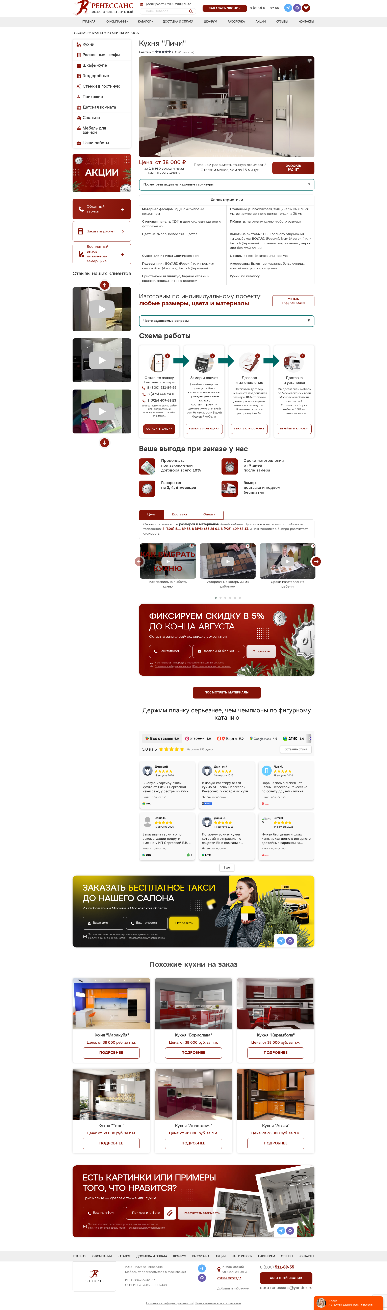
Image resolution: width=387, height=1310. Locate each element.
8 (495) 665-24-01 (264, 3)
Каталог (144, 21)
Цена (151, 514)
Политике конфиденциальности (173, 666)
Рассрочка (236, 21)
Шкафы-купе (95, 65)
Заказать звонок (225, 8)
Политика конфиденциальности (169, 1303)
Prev (105, 285)
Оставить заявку (159, 429)
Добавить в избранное (233, 1288)
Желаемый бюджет (219, 651)
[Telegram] (288, 8)
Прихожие (93, 97)
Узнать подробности (293, 301)
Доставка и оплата (178, 21)
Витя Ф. (279, 818)
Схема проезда (229, 1278)
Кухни (97, 33)
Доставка (179, 514)
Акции (261, 21)
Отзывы (282, 21)
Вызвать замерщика (204, 429)
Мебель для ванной (94, 130)
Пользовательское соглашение (218, 1303)
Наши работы (96, 143)
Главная (88, 21)
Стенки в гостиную (101, 86)
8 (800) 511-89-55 (264, 8)
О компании (116, 21)
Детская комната (99, 107)
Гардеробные (96, 76)
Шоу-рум (210, 21)
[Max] (297, 8)
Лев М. (278, 766)
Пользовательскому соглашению (212, 666)
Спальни (91, 118)
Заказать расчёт (293, 168)
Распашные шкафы (101, 55)
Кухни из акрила (123, 33)
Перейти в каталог (294, 429)
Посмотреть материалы (227, 692)
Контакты (306, 21)
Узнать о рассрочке (249, 429)
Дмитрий (220, 766)
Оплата (209, 514)
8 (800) (277, 1267)
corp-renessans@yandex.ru (286, 1288)
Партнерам (266, 1256)
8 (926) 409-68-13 (264, 13)
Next (105, 443)
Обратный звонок (286, 1278)
